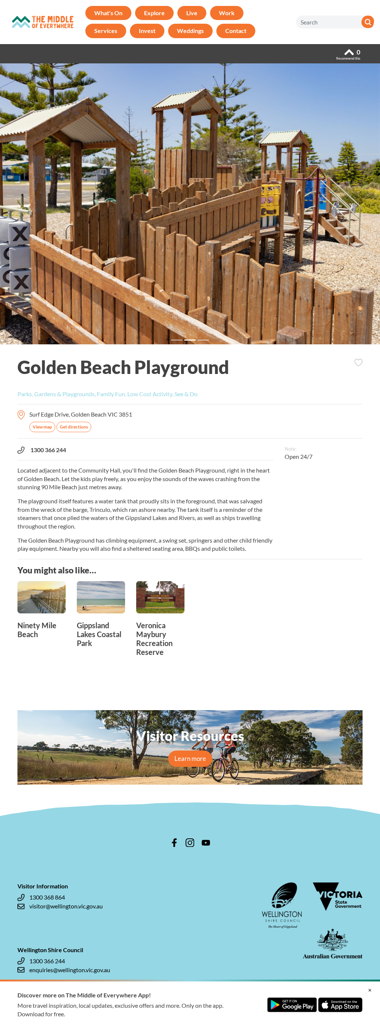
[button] (28, 206)
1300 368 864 (47, 897)
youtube (206, 842)
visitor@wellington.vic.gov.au (66, 906)
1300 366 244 (48, 449)
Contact (235, 30)
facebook (174, 842)
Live (191, 12)
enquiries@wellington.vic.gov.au (69, 969)
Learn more (190, 758)
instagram (190, 842)
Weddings (190, 30)
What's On (108, 12)
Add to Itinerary (358, 362)
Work (227, 12)
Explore (154, 12)
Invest (147, 30)
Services (105, 30)
